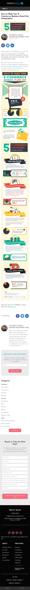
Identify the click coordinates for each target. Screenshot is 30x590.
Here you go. (12, 306)
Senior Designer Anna (15, 66)
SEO (2, 404)
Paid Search (4, 401)
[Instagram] (20, 532)
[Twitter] (12, 45)
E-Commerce (5, 316)
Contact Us (15, 430)
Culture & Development (8, 420)
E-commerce (18, 550)
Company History (6, 547)
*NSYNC (21, 53)
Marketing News (5, 423)
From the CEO (5, 426)
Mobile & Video (5, 415)
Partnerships (5, 552)
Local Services (18, 552)
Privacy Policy (5, 560)
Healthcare (18, 562)
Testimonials (5, 555)
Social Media (5, 412)
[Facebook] (3, 45)
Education (4, 392)
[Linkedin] (8, 45)
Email (22, 588)
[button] (15, 9)
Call (7, 588)
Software (3, 395)
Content (3, 406)
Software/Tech (18, 557)
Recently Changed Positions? (19, 569)
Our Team (4, 550)
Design (3, 409)
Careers (4, 557)
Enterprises (18, 560)
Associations (4, 387)
